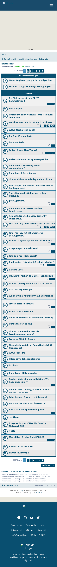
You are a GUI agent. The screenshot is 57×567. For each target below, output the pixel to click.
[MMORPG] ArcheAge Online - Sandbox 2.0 (31, 275)
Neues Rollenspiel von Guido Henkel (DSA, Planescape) (31, 346)
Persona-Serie (16, 142)
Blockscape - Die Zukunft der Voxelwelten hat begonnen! (31, 187)
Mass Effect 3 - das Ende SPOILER (26, 437)
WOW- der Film (17, 352)
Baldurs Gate (16, 269)
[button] (42, 71)
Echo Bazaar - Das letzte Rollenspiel (28, 397)
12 (48, 227)
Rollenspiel (7, 64)
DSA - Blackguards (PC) (21, 289)
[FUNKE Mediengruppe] (28, 547)
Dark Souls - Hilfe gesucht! (23, 373)
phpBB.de (39, 492)
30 (53, 125)
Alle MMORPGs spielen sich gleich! (27, 409)
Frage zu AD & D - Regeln (22, 339)
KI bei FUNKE (38, 535)
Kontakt (42, 530)
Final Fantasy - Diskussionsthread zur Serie (32, 223)
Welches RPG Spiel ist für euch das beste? (31, 122)
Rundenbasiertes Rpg (20, 323)
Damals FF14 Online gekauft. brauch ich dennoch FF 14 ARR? (30, 391)
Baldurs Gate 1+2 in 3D (21, 446)
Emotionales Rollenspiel (21, 303)
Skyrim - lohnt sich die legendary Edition (30, 179)
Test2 (12, 430)
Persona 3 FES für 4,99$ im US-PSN (27, 403)
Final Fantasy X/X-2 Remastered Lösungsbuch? (26, 234)
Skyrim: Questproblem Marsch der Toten (30, 283)
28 (48, 125)
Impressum (16, 525)
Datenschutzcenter (36, 525)
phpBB (20, 490)
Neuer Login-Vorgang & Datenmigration (30, 80)
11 (45, 227)
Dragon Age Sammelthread (23, 248)
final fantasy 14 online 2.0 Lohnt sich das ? (31, 262)
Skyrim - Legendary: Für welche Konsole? (30, 240)
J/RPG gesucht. (17, 200)
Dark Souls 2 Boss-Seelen (22, 173)
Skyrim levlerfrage (19, 452)
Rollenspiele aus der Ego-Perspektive (28, 159)
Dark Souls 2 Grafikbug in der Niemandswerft (24, 167)
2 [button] (27, 71)
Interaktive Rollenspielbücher (24, 358)
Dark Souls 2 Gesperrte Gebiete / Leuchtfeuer (26, 209)
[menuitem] (4, 54)
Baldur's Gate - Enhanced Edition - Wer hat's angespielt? (29, 380)
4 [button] (33, 71)
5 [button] (36, 71)
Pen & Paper (15, 108)
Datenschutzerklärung (22, 530)
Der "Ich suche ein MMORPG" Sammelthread (24, 99)
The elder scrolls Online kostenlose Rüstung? (27, 194)
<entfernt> (15, 417)
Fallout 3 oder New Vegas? (23, 150)
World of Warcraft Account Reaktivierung (31, 317)
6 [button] (39, 71)
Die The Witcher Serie (20, 136)
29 (51, 125)
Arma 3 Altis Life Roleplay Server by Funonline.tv (28, 217)
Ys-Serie (13, 365)
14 (53, 227)
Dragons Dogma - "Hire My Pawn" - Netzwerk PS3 (27, 424)
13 (51, 227)
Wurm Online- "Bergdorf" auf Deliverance (31, 295)
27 (45, 125)
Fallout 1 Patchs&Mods (21, 311)
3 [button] (30, 71)
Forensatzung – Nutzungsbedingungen (30, 86)
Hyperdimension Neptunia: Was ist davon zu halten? (31, 116)
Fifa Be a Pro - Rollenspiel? (23, 255)
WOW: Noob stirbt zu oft (22, 129)
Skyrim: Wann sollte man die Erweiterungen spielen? (24, 333)
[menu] (51, 5)
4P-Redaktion (19, 535)
